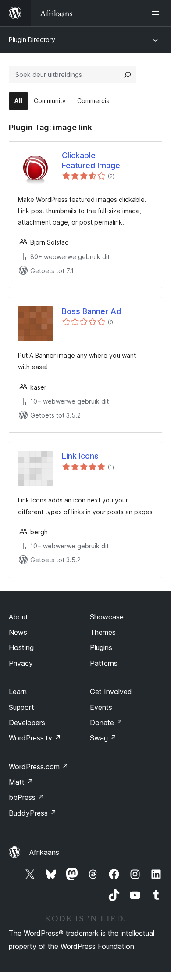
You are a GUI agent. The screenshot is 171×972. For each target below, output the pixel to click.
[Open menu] (157, 13)
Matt (21, 782)
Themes (103, 632)
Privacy (21, 663)
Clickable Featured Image (91, 160)
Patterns (104, 663)
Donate (106, 722)
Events (101, 707)
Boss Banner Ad (91, 311)
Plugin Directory (32, 39)
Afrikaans (44, 852)
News (18, 632)
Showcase (107, 616)
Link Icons (80, 455)
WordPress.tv (35, 737)
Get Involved (111, 691)
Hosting (21, 647)
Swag (103, 737)
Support (21, 707)
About (18, 616)
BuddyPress (33, 813)
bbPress (26, 797)
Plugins (101, 647)
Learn (18, 691)
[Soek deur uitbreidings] (127, 74)
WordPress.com (38, 766)
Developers (27, 722)
